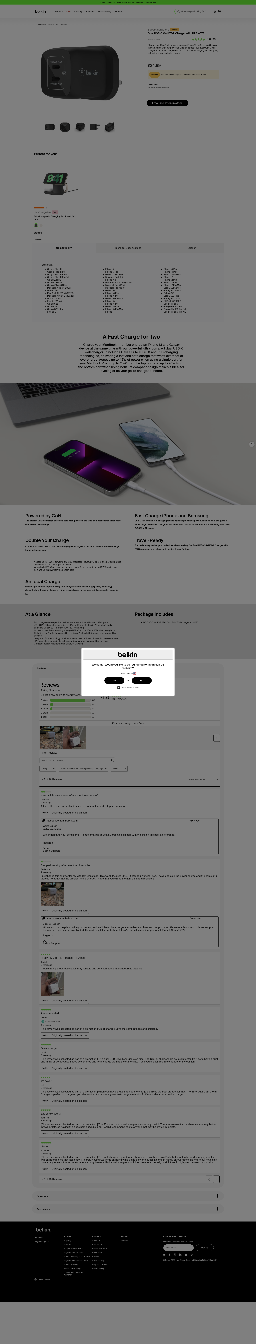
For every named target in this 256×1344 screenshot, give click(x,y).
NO (141, 680)
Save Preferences (130, 687)
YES (114, 680)
